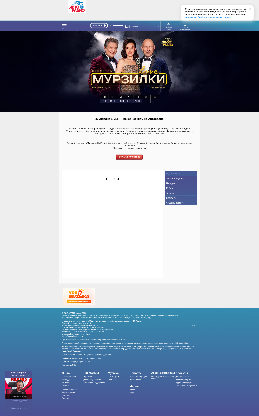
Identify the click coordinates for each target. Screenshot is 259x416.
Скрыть (29, 369)
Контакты (66, 383)
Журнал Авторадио (183, 383)
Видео (132, 390)
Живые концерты (175, 178)
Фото (132, 393)
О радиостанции (69, 376)
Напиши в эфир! (19, 396)
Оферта (65, 398)
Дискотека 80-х (182, 376)
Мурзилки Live (173, 173)
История (65, 395)
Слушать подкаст (174, 203)
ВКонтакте (171, 198)
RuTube (170, 188)
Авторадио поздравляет (94, 383)
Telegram (170, 193)
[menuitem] (73, 373)
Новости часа (135, 379)
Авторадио (186, 386)
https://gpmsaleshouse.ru (72, 336)
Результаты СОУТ (69, 365)
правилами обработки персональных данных (207, 17)
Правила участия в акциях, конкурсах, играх (81, 358)
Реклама (65, 386)
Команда (66, 379)
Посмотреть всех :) (19, 408)
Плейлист (112, 379)
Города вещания (69, 389)
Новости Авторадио (138, 376)
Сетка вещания (68, 392)
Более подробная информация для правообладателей (86, 354)
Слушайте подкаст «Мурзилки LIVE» (85, 143)
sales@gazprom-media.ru (79, 334)
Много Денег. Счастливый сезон (162, 377)
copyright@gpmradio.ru (179, 343)
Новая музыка (114, 376)
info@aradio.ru (92, 325)
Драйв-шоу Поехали (92, 379)
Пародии (170, 183)
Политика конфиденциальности (76, 361)
